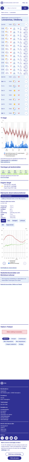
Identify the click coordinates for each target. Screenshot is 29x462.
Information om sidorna (6, 414)
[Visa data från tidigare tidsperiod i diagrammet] (4, 263)
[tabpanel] (14, 246)
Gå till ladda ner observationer (9, 267)
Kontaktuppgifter (5, 409)
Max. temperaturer (8, 341)
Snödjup (21, 344)
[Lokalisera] (2, 8)
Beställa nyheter (5, 418)
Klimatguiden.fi (4, 426)
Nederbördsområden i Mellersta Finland (11, 284)
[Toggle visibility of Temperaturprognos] (9, 156)
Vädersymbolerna (5, 162)
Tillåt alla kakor (14, 458)
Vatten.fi (3, 427)
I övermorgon (22, 338)
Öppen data (3, 429)
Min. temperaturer (20, 341)
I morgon (13, 338)
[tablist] (14, 223)
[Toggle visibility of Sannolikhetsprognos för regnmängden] (14, 153)
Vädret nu (5, 338)
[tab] (3, 220)
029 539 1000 (4, 404)
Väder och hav (4, 12)
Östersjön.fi (3, 431)
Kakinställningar (4, 419)
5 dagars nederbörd (11, 344)
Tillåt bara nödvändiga (14, 454)
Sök (25, 8)
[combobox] (14, 8)
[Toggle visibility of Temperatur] (11, 260)
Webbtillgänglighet (5, 416)
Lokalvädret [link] (13, 12)
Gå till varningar (5, 177)
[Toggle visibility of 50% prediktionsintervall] (10, 154)
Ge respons (3, 411)
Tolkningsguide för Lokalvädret (9, 160)
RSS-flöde (3, 413)
